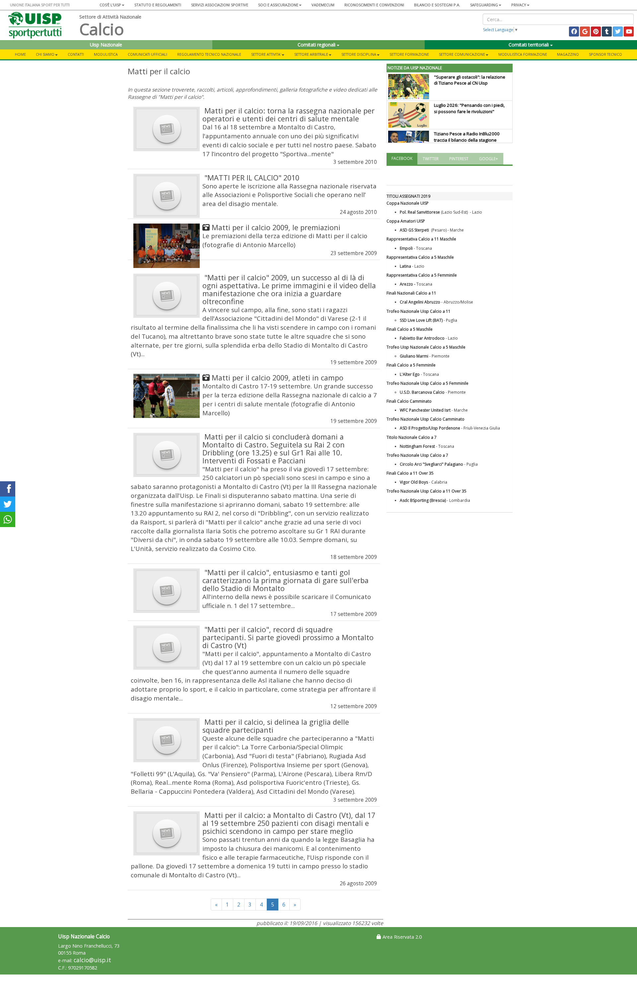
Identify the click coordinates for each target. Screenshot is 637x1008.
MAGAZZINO (568, 54)
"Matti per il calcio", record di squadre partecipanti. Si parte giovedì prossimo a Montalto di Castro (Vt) (288, 637)
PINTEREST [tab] (458, 159)
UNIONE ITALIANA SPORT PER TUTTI (40, 4)
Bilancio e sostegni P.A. (437, 4)
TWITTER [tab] (431, 159)
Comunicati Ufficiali (147, 54)
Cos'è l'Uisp (110, 4)
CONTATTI (76, 54)
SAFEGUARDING (484, 4)
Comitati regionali (317, 44)
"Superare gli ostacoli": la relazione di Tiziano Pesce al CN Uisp (469, 80)
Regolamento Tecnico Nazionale (209, 54)
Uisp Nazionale (106, 44)
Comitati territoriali (529, 44)
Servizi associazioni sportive (219, 4)
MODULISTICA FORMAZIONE (522, 54)
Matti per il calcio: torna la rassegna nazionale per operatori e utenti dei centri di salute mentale (288, 114)
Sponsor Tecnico (605, 54)
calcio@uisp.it (92, 960)
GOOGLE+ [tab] (488, 159)
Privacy (518, 4)
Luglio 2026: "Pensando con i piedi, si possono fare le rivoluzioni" (469, 108)
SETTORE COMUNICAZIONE (462, 54)
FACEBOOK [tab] (401, 158)
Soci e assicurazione (278, 4)
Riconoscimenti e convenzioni (374, 4)
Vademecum (323, 4)
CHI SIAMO (45, 54)
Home (20, 54)
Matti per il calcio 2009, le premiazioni (276, 227)
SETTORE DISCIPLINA (358, 54)
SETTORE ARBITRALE (311, 54)
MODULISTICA (106, 54)
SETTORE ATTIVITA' (266, 54)
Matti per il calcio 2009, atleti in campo (277, 377)
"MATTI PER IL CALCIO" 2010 (251, 177)
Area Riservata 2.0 (401, 937)
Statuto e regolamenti (157, 4)
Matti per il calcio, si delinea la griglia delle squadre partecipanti (275, 726)
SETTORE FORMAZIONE (409, 54)
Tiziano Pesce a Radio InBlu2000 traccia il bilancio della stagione (467, 137)
